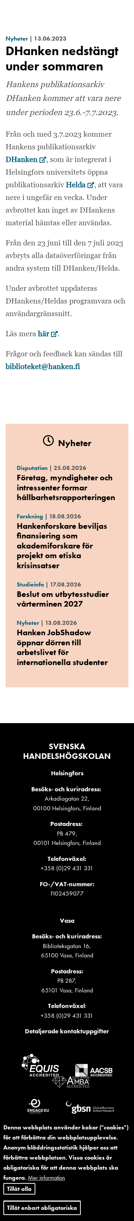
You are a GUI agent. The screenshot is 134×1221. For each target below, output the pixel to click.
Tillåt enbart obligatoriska (42, 1208)
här (48, 334)
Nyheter (17, 38)
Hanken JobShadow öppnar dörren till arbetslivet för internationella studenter (62, 647)
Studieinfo (30, 584)
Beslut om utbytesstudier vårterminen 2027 (63, 599)
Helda (80, 185)
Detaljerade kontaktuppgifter (67, 1031)
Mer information (46, 1178)
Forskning (30, 516)
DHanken (26, 159)
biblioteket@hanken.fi (43, 367)
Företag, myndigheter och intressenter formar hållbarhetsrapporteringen (66, 487)
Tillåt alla (19, 1189)
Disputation (32, 468)
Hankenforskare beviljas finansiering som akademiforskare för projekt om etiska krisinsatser (62, 546)
